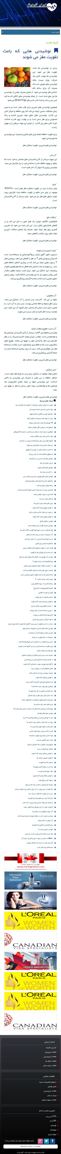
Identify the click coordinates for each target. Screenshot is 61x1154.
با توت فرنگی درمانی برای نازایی (43, 619)
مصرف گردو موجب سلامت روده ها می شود (39, 784)
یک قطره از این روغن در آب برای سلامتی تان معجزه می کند (34, 789)
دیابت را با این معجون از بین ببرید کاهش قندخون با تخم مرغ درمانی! (30, 624)
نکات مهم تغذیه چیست (45, 771)
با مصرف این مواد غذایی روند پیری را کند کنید (38, 802)
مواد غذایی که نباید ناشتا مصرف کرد (41, 409)
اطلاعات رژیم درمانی (49, 1065)
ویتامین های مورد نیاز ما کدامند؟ (42, 686)
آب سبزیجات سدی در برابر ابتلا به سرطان (39, 534)
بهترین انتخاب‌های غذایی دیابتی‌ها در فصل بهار (38, 628)
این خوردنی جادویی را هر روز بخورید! (41, 691)
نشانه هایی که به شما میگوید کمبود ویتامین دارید (36, 574)
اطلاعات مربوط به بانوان (49, 1100)
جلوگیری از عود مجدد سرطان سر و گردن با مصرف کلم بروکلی (33, 431)
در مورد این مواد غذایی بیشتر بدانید (41, 512)
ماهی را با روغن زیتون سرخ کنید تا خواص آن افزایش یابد (34, 405)
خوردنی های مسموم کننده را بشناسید (40, 632)
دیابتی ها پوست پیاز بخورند (44, 597)
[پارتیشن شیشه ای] (30, 900)
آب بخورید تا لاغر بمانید (45, 820)
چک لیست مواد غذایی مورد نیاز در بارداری (39, 833)
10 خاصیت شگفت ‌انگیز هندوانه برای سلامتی (38, 565)
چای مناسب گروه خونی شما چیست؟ (41, 726)
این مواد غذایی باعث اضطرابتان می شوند (40, 445)
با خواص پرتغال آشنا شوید (44, 677)
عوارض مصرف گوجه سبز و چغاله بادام (40, 525)
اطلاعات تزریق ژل (50, 1052)
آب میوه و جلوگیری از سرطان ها (42, 811)
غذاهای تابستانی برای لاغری (44, 543)
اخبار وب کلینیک (51, 1047)
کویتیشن (53, 1125)
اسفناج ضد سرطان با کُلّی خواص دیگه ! (40, 427)
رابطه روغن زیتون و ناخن (45, 485)
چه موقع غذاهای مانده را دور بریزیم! (41, 454)
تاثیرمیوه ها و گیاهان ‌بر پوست (43, 615)
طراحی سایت (40, 1152)
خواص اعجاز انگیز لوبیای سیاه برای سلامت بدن (38, 476)
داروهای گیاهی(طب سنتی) (47, 1082)
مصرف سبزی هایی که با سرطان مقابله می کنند (38, 570)
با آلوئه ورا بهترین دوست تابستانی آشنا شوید (38, 664)
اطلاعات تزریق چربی (50, 1056)
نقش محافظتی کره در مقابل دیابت (42, 668)
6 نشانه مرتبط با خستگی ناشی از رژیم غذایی (38, 659)
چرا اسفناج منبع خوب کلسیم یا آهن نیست (39, 682)
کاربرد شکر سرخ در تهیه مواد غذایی (41, 731)
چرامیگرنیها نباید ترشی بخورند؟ (43, 561)
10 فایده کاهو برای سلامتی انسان (42, 606)
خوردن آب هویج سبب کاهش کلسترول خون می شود (36, 557)
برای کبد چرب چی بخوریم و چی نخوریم (40, 798)
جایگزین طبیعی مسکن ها (45, 758)
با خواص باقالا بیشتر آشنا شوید (43, 775)
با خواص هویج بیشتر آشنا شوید (42, 507)
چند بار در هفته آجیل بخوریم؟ (43, 766)
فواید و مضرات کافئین (45, 592)
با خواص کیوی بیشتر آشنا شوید (43, 516)
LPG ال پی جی (51, 1116)
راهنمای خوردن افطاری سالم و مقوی (41, 414)
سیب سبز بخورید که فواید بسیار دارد (40, 793)
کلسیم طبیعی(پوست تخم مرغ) (43, 588)
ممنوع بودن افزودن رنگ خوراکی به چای (40, 744)
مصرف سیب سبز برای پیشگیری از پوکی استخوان (37, 655)
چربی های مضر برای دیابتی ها (43, 704)
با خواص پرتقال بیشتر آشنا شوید (42, 753)
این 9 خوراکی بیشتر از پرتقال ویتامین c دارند (38, 717)
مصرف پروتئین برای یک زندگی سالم (41, 673)
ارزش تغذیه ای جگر (46, 463)
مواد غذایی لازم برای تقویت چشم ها (41, 735)
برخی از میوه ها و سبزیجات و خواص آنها (40, 418)
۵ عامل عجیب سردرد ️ (46, 498)
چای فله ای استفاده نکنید (45, 650)
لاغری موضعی (52, 1086)
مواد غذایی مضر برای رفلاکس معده (41, 436)
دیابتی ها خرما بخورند (46, 762)
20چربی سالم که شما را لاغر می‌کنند (41, 610)
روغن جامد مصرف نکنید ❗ (43, 579)
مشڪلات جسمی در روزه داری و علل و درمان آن (37, 838)
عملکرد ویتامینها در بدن (45, 749)
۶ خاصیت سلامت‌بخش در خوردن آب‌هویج (39, 449)
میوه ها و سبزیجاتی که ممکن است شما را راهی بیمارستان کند (33, 708)
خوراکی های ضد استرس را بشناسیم (41, 458)
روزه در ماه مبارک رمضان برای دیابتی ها (40, 722)
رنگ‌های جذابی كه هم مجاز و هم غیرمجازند (39, 481)
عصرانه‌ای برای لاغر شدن (45, 847)
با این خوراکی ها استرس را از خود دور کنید (39, 539)
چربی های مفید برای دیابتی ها (43, 503)
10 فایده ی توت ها (46, 472)
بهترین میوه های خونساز (45, 713)
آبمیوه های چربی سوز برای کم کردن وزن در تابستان (36, 440)
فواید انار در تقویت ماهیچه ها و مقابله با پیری (38, 548)
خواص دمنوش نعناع (46, 521)
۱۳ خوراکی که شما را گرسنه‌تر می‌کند (41, 423)
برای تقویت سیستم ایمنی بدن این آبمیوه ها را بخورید (35, 646)
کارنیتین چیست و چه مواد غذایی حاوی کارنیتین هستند (35, 490)
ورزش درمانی (51, 1095)
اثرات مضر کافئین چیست (45, 740)
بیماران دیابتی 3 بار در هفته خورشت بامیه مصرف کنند (35, 816)
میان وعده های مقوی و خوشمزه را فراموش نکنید (37, 699)
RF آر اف (53, 1121)
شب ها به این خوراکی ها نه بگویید (41, 552)
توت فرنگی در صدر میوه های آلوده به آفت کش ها (36, 530)
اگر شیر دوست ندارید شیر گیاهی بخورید (39, 842)
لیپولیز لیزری (52, 1134)
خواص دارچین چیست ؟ (45, 829)
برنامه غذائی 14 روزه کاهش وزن (42, 583)
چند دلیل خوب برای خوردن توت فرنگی (40, 695)
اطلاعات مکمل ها (51, 1061)
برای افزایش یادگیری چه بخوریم (42, 825)
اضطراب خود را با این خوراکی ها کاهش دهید (38, 807)
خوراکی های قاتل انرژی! (45, 467)
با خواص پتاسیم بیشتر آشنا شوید (42, 601)
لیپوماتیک (53, 1130)
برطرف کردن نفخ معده (45, 780)
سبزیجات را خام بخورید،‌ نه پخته (42, 637)
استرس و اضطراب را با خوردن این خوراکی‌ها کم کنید (36, 641)
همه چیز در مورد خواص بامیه (43, 494)
